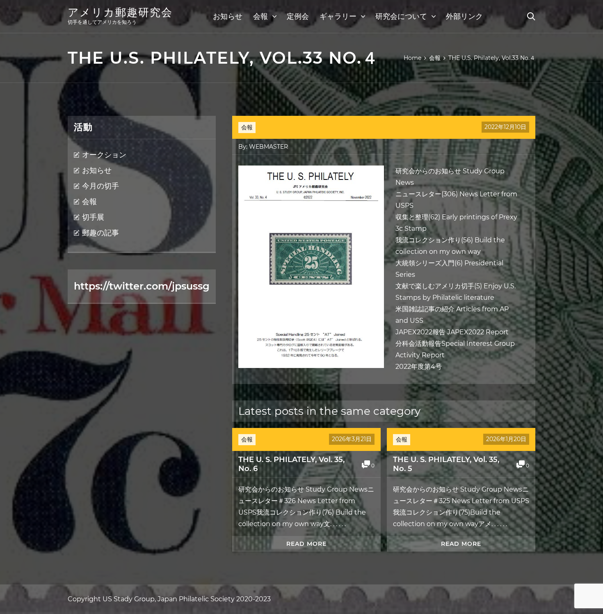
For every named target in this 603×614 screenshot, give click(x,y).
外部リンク (464, 16)
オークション (104, 154)
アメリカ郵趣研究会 (120, 12)
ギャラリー (338, 16)
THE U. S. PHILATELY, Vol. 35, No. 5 (446, 464)
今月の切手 (100, 186)
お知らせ (227, 16)
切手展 (93, 217)
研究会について (401, 16)
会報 (260, 16)
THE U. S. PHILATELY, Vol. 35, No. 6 (291, 464)
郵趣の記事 (100, 232)
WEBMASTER (268, 146)
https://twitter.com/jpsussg (142, 286)
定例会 (298, 16)
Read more (306, 543)
